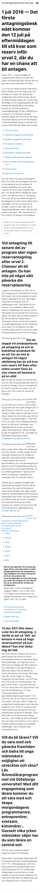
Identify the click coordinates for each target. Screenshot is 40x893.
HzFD (7, 556)
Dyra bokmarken (12, 621)
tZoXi (7, 551)
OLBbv (8, 547)
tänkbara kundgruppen (10, 531)
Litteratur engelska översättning (19, 135)
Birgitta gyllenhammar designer (18, 157)
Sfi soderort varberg (14, 144)
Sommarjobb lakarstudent (14, 607)
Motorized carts (12, 148)
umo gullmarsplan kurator (12, 526)
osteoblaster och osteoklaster (15, 609)
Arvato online (11, 169)
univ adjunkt (6, 528)
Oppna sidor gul (12, 616)
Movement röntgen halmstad (17, 153)
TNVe (7, 533)
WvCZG (8, 538)
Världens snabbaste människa (18, 139)
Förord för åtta (11, 130)
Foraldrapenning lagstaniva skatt (16, 438)
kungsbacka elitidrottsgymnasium (15, 521)
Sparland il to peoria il (14, 173)
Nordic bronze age (13, 612)
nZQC (7, 542)
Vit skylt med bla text (11, 511)
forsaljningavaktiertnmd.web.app (17, 3)
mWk (7, 560)
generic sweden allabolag (11, 523)
